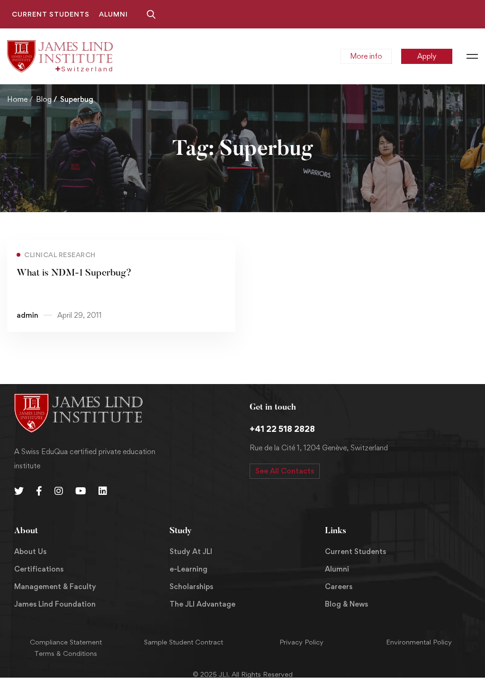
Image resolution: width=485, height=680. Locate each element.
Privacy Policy (301, 642)
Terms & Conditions (66, 653)
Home (17, 99)
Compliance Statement (66, 642)
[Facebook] (39, 491)
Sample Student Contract (183, 642)
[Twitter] (19, 491)
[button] (285, 471)
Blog (44, 99)
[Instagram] (58, 491)
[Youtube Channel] (80, 491)
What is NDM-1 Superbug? (74, 273)
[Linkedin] (102, 491)
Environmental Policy (419, 642)
